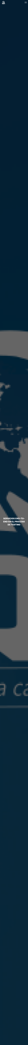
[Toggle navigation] (26, 2)
